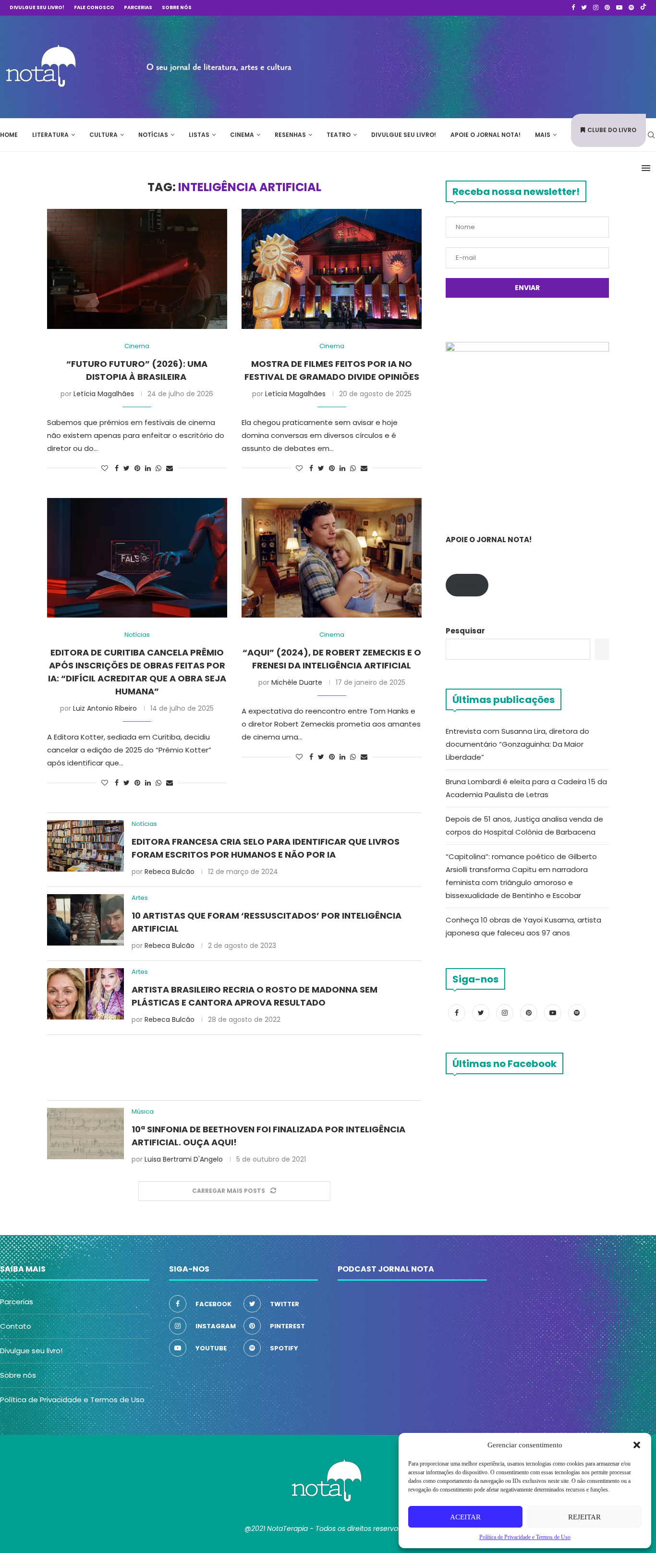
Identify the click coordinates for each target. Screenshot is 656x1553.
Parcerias (138, 7)
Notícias (153, 135)
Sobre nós (177, 7)
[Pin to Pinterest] (137, 468)
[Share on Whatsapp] (158, 468)
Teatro (339, 135)
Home (9, 135)
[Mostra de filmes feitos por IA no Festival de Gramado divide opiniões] (332, 269)
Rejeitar (584, 1517)
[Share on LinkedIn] (148, 468)
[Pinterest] (607, 7)
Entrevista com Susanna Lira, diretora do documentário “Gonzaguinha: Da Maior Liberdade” (517, 744)
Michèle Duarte (296, 682)
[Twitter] (584, 7)
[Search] (651, 135)
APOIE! (467, 585)
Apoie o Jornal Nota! (485, 135)
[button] (637, 1445)
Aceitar (465, 1517)
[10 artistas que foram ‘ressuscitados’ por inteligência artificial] (85, 920)
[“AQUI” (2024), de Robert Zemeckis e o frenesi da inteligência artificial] (332, 558)
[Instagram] (595, 7)
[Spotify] (631, 7)
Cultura (103, 135)
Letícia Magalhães (103, 394)
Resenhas (290, 135)
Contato (15, 1326)
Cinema (242, 135)
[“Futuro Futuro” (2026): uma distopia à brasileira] (137, 269)
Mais (542, 135)
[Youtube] (619, 7)
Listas (199, 135)
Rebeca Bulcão (169, 871)
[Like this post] (104, 468)
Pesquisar (465, 631)
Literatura (50, 135)
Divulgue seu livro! (37, 7)
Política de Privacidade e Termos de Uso (72, 1400)
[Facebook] (573, 7)
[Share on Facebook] (117, 468)
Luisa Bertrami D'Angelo (184, 1159)
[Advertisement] (512, 65)
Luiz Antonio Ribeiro (105, 708)
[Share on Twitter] (126, 468)
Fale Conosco (94, 7)
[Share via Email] (169, 468)
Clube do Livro (611, 130)
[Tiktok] (643, 7)
